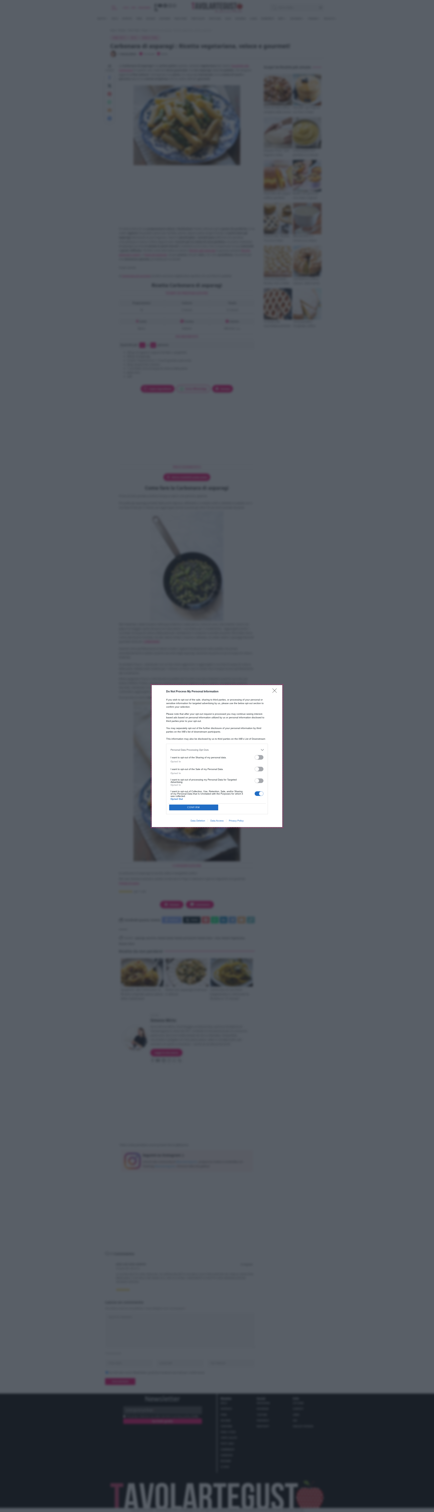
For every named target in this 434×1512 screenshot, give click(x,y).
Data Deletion (198, 820)
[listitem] (217, 750)
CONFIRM (193, 807)
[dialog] (217, 756)
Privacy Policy (236, 820)
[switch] (259, 757)
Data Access (217, 820)
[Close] (275, 691)
